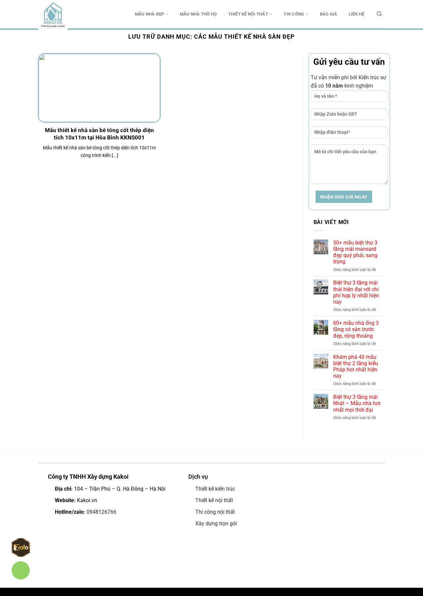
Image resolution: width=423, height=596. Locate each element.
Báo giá (328, 14)
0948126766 (101, 512)
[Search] (379, 14)
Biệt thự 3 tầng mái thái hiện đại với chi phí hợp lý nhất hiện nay (356, 292)
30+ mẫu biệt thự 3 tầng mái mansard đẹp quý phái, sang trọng (355, 252)
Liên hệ (357, 14)
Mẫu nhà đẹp (149, 14)
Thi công (294, 14)
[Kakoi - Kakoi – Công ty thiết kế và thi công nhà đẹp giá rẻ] (71, 15)
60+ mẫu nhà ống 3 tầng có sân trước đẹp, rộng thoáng (356, 329)
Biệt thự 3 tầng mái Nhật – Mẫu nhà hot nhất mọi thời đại (356, 403)
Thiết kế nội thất (248, 14)
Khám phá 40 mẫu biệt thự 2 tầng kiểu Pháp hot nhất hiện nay (355, 366)
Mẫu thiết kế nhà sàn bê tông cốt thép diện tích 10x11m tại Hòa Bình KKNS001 (99, 134)
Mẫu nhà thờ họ (198, 14)
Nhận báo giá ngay (343, 197)
